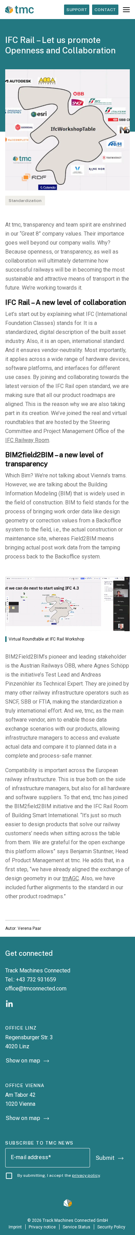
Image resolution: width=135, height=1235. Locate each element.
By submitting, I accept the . (59, 1175)
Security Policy (111, 1227)
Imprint (15, 1227)
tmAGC (70, 878)
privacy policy (86, 1175)
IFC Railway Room (27, 440)
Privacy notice (42, 1227)
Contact (105, 9)
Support (76, 9)
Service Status (76, 1227)
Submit (105, 1158)
